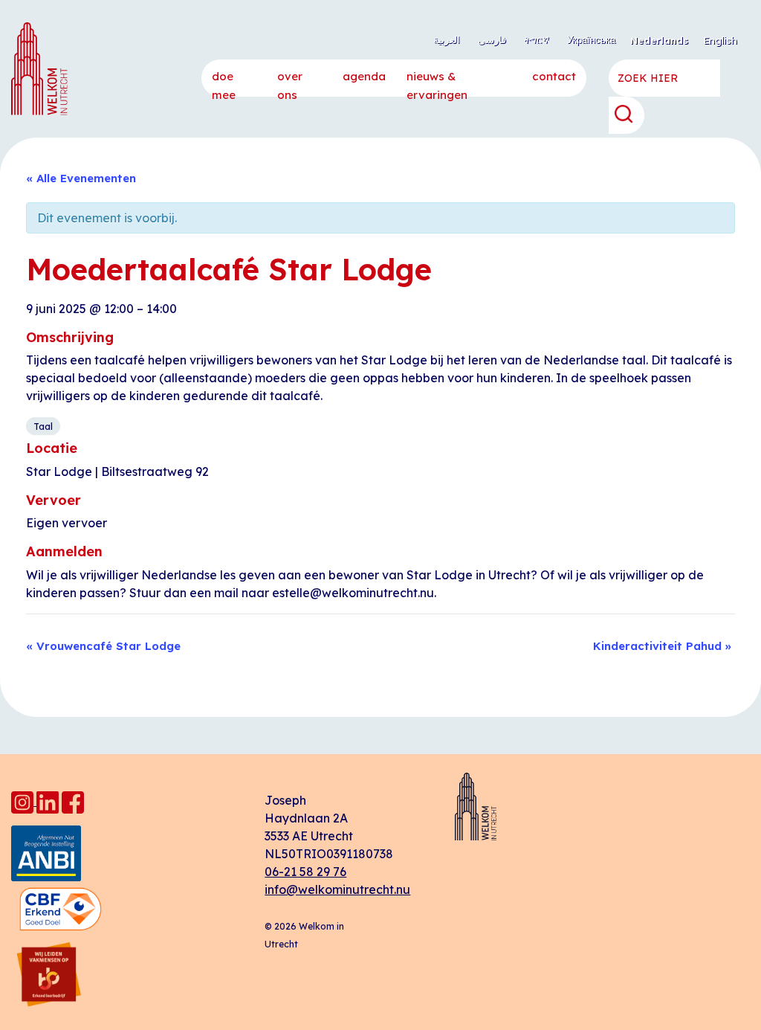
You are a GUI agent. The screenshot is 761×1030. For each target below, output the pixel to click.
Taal (43, 426)
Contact (554, 76)
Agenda (364, 76)
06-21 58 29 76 (305, 871)
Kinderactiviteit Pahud (662, 646)
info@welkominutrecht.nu (337, 889)
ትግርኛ (536, 39)
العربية (446, 39)
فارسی (492, 39)
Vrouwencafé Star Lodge (103, 646)
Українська (591, 39)
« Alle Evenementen (81, 178)
